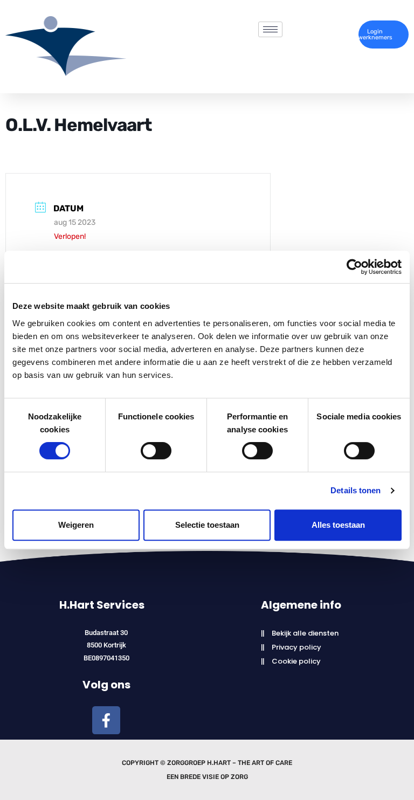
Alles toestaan (338, 524)
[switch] (156, 450)
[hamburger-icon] (270, 29)
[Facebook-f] (106, 720)
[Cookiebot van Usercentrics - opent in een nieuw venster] (354, 267)
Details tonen (355, 490)
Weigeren (76, 524)
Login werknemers (375, 34)
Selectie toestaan (207, 524)
